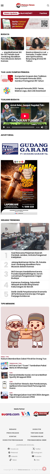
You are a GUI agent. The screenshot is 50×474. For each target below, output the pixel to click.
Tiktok (14, 460)
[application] (25, 116)
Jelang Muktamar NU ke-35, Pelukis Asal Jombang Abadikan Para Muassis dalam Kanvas (11, 56)
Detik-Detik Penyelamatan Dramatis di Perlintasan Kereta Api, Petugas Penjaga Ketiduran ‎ (29, 294)
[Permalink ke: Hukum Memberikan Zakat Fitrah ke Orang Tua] (25, 331)
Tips (7, 357)
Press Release (13, 433)
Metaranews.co (24, 470)
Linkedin (14, 456)
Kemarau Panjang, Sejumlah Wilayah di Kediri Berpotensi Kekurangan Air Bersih (25, 284)
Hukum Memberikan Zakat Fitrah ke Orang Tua (23, 359)
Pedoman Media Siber (36, 440)
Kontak (12, 436)
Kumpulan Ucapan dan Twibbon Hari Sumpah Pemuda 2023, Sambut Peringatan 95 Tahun (30, 78)
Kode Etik (37, 429)
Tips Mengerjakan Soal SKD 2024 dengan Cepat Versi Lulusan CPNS (29, 396)
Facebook (14, 449)
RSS (38, 460)
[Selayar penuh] (46, 127)
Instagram (38, 452)
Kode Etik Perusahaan (13, 440)
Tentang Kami (37, 433)
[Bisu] (42, 127)
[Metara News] (25, 5)
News (3, 357)
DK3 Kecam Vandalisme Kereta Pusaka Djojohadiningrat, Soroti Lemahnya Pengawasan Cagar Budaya (26, 275)
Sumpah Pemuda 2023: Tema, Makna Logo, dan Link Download (30, 89)
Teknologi (13, 363)
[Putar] (4, 127)
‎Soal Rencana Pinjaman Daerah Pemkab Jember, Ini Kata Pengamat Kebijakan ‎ (29, 255)
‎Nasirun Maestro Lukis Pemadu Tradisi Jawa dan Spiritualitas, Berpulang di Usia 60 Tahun (37, 56)
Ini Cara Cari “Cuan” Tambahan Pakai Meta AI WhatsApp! (27, 367)
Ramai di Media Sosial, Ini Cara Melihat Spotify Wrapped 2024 (28, 376)
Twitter (38, 449)
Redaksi (12, 429)
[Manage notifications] (44, 469)
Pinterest (14, 452)
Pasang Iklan (37, 436)
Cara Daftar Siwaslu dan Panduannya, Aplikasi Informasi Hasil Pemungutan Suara (28, 386)
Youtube (38, 456)
